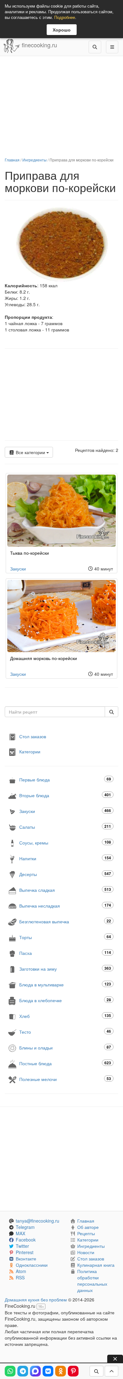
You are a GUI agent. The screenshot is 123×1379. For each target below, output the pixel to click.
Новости (85, 1252)
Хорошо (62, 29)
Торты (65, 937)
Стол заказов (32, 736)
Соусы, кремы (65, 842)
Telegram (25, 1227)
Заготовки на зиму (65, 968)
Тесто (65, 1031)
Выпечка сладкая (65, 889)
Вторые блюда (65, 795)
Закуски (18, 568)
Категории (29, 751)
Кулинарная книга (95, 1265)
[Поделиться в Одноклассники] (60, 1371)
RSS (20, 1277)
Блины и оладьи (65, 1047)
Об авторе (88, 1227)
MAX (20, 1233)
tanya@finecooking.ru (37, 1221)
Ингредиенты (34, 159)
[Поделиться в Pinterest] (73, 1371)
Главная (12, 159)
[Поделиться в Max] (35, 1371)
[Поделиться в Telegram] (22, 1371)
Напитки (65, 858)
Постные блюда (65, 1063)
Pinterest (24, 1252)
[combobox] (55, 711)
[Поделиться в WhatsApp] (10, 1371)
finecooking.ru (38, 45)
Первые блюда (65, 779)
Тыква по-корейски (29, 553)
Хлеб (65, 1016)
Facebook (26, 1239)
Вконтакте (26, 1258)
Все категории (30, 452)
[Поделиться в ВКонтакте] (48, 1371)
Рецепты (86, 1233)
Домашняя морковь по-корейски (43, 658)
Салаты (65, 826)
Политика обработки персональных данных (92, 1280)
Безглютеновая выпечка (65, 921)
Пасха (65, 953)
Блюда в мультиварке (65, 984)
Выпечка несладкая (65, 905)
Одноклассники (32, 1265)
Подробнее (64, 17)
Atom (21, 1271)
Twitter (22, 1246)
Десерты (65, 874)
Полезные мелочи (65, 1079)
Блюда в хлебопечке (65, 1000)
